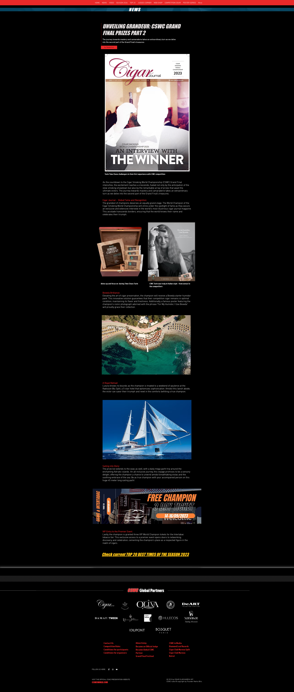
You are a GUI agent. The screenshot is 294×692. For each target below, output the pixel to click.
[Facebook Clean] (109, 669)
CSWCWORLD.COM (100, 682)
